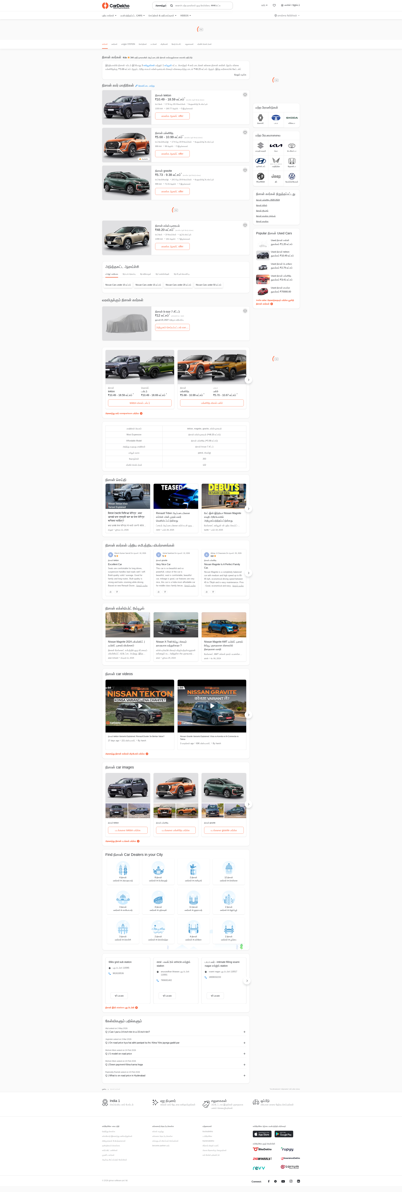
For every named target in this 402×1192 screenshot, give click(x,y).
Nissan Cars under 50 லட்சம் (208, 285)
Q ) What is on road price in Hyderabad (125, 1075)
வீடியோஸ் (164, 44)
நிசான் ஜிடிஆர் (262, 210)
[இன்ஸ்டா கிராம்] (291, 1182)
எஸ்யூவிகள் (149, 65)
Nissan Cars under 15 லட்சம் (148, 285)
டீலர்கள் (114, 44)
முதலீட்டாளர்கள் (108, 1155)
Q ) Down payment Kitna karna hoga (124, 1064)
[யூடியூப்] (283, 1182)
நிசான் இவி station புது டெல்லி (119, 1007)
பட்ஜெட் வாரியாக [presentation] (111, 274)
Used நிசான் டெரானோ (281, 264)
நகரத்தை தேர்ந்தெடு (287, 15)
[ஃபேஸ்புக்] (268, 1182)
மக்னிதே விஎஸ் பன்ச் (212, 403)
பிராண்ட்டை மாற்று (146, 86)
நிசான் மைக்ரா (262, 221)
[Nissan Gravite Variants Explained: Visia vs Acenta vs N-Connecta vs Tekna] (212, 706)
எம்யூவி (168, 65)
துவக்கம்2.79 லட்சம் (282, 267)
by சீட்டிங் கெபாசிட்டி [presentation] (182, 274)
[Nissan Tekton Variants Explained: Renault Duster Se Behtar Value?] (140, 706)
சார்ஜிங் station (128, 44)
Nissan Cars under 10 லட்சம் (118, 285)
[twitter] (275, 1182)
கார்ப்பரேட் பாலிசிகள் (110, 1150)
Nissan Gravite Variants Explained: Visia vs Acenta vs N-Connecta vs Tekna (209, 737)
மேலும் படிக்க (240, 74)
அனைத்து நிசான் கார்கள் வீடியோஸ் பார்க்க (125, 753)
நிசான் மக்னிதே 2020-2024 (268, 200)
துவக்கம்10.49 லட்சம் (282, 255)
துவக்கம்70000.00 (281, 291)
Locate (120, 996)
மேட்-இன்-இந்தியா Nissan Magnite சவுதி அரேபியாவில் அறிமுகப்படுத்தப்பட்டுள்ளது (222, 517)
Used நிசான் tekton (280, 252)
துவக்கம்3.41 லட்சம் (282, 279)
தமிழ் (263, 5)
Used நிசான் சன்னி (280, 240)
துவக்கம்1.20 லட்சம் (282, 244)
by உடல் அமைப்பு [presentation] (129, 274)
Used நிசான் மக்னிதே (281, 276)
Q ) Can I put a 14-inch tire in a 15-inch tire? (127, 1031)
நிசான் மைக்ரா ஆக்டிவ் (266, 216)
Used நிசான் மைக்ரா (280, 287)
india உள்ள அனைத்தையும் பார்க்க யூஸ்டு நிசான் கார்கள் (275, 302)
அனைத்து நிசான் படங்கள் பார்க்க (120, 841)
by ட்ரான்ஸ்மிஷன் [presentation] (162, 274)
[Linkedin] (298, 1182)
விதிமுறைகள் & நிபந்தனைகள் (114, 1141)
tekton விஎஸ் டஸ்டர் (140, 403)
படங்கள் (154, 44)
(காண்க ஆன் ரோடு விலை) (195, 100)
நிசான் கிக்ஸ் (261, 205)
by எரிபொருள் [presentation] (145, 274)
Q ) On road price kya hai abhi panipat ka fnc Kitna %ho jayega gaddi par (142, 1042)
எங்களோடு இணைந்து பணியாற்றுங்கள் (117, 1136)
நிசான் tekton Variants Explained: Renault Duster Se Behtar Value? (136, 736)
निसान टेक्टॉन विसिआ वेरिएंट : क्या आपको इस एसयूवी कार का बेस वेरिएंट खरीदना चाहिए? (126, 517)
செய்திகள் (143, 44)
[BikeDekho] (262, 1149)
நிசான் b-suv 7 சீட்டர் (167, 311)
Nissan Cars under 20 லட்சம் (178, 285)
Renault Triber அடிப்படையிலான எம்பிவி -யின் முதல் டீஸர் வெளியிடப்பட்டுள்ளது (173, 517)
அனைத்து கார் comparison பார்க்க (122, 413)
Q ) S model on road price (118, 1053)
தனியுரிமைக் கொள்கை (111, 1146)
